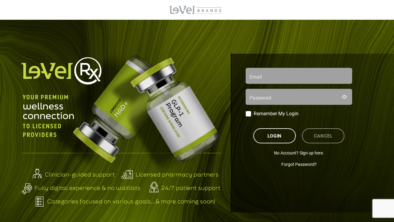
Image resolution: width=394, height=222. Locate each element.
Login (274, 136)
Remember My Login (276, 113)
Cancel (323, 136)
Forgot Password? (299, 164)
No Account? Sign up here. (299, 153)
